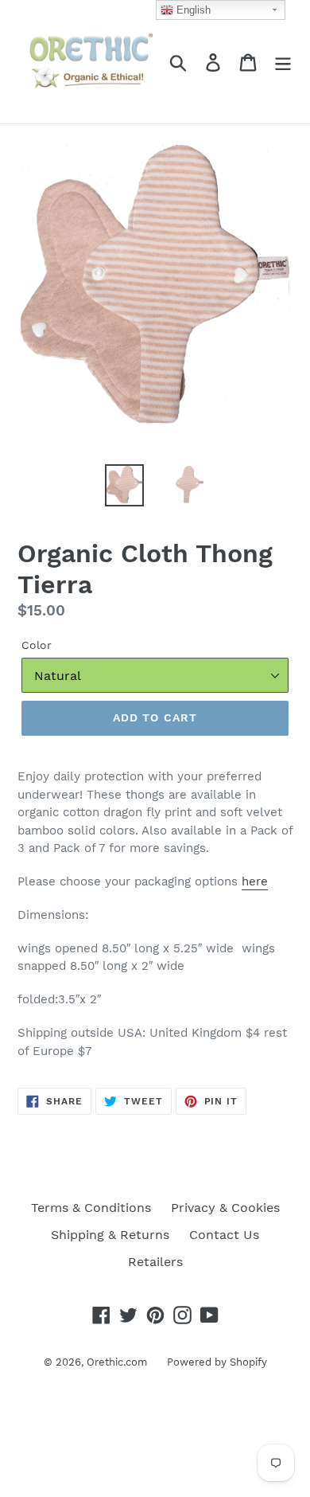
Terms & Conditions (91, 1207)
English (192, 10)
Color (36, 645)
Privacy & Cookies (225, 1207)
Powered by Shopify (217, 1362)
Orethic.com (117, 1362)
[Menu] (282, 62)
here (255, 881)
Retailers (155, 1261)
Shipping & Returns (110, 1234)
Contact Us (224, 1234)
